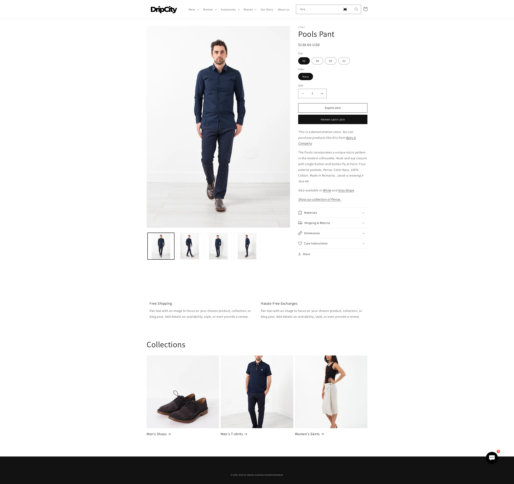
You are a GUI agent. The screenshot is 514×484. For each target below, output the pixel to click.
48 (317, 61)
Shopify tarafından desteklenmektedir (265, 475)
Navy (305, 76)
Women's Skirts (307, 434)
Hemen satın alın (333, 119)
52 (344, 61)
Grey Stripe (346, 190)
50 (330, 61)
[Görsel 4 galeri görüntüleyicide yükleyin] (247, 246)
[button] (193, 9)
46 (304, 61)
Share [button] (306, 254)
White (327, 190)
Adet (300, 85)
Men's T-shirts (232, 434)
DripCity (243, 475)
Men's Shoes (157, 434)
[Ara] (356, 9)
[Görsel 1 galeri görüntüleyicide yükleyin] (161, 246)
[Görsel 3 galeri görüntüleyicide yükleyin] (218, 246)
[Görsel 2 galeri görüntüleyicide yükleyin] (189, 246)
